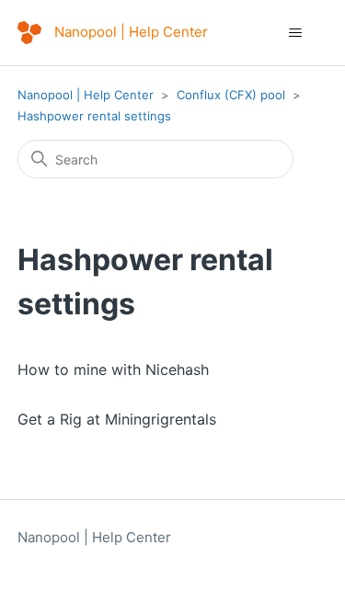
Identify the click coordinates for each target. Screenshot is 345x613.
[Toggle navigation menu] (295, 33)
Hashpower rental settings (94, 115)
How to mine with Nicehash (113, 369)
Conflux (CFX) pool (231, 94)
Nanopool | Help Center (85, 94)
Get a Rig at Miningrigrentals (116, 419)
